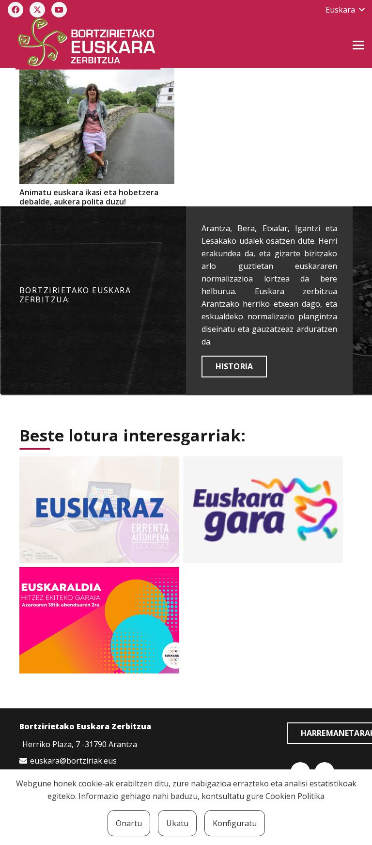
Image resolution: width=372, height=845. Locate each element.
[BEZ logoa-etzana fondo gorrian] (132, 43)
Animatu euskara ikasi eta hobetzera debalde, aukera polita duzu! (88, 197)
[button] (345, 9)
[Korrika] (263, 509)
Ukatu (177, 823)
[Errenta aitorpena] (99, 509)
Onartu (129, 823)
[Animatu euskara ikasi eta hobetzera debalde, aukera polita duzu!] (96, 126)
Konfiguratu (235, 823)
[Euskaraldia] (99, 620)
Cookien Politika (295, 796)
